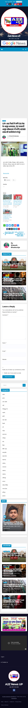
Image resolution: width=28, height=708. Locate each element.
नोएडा (3, 430)
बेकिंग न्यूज (4, 448)
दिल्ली (3, 423)
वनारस (3, 481)
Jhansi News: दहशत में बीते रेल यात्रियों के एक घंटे (9, 233)
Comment (5, 315)
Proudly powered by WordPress (9, 696)
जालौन (8, 262)
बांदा (3, 441)
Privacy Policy (18, 701)
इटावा (3, 398)
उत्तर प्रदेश (4, 120)
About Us (6, 701)
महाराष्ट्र (4, 459)
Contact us (5, 662)
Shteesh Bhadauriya (14, 136)
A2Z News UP (14, 36)
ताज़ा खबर (4, 419)
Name (4, 343)
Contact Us (12, 701)
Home (2, 701)
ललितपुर (4, 477)
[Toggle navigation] (26, 49)
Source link (6, 173)
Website (4, 359)
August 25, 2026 (9, 526)
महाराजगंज (4, 456)
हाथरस (3, 496)
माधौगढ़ (3, 463)
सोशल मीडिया (5, 485)
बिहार (3, 445)
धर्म (3, 427)
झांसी (8, 277)
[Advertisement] (14, 70)
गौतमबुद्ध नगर (5, 409)
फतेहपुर (4, 438)
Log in (2, 656)
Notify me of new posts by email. (12, 373)
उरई (3, 405)
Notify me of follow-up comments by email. (13, 369)
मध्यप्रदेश (4, 452)
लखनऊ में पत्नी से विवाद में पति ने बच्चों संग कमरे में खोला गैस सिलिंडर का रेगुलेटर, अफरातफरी (13, 602)
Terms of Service (4, 705)
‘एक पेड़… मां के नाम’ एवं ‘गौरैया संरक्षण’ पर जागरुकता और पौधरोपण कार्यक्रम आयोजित (18, 234)
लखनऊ (4, 470)
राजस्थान (4, 467)
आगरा (3, 394)
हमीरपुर (3, 492)
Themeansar (14, 698)
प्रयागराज (4, 434)
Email (4, 351)
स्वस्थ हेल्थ (4, 488)
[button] (23, 49)
